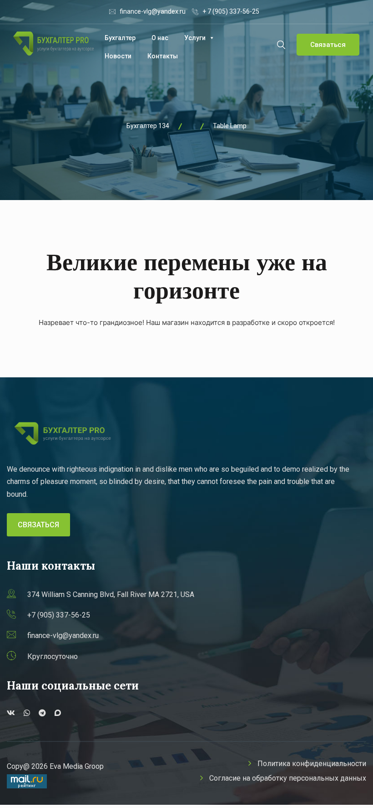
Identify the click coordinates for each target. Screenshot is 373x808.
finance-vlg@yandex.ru (153, 11)
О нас (159, 37)
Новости (118, 56)
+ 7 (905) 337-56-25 (230, 11)
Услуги (195, 37)
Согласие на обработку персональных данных (287, 778)
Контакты (162, 56)
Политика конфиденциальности (311, 763)
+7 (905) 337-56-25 (58, 615)
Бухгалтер (120, 37)
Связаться (328, 45)
